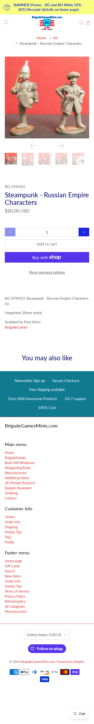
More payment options (47, 272)
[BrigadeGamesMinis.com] (47, 23)
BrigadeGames (16, 327)
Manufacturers (16, 473)
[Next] (60, 145)
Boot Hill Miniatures (19, 463)
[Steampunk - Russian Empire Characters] (47, 97)
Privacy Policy (15, 596)
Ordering (11, 493)
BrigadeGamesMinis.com (38, 662)
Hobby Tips (13, 532)
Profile (9, 542)
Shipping (11, 527)
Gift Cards (12, 566)
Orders (10, 517)
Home (41, 38)
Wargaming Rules (18, 468)
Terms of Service (17, 591)
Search (10, 571)
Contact (11, 498)
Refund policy (15, 601)
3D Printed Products (20, 483)
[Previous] (33, 145)
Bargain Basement (18, 488)
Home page (13, 561)
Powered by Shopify (70, 662)
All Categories (15, 606)
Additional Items (17, 478)
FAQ (8, 537)
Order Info (12, 522)
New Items (13, 576)
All (55, 38)
